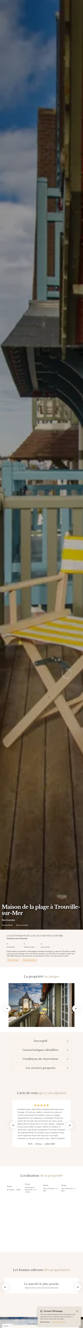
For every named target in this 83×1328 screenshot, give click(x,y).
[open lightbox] (41, 465)
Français (6, 1326)
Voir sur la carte (22, 925)
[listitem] (41, 1005)
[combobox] (7, 1326)
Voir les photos (7, 925)
